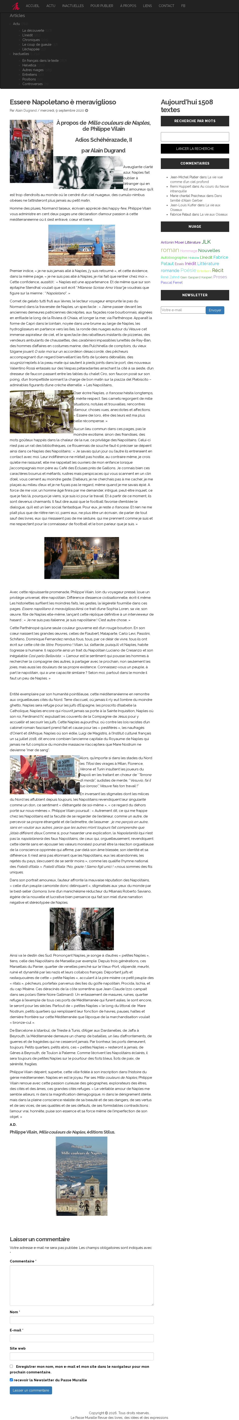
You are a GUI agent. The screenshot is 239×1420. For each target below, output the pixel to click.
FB (183, 6)
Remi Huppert (180, 186)
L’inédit (27, 35)
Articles (17, 15)
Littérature (193, 242)
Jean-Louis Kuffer (183, 205)
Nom (15, 1312)
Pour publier (102, 6)
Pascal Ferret (172, 282)
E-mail (16, 1330)
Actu (50, 6)
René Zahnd (170, 277)
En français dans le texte (40, 60)
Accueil (32, 6)
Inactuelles (73, 6)
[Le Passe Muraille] (16, 6)
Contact (166, 6)
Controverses (32, 84)
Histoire (193, 257)
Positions (29, 79)
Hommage (188, 251)
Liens (147, 6)
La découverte (33, 30)
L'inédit (206, 257)
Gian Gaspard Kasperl (196, 277)
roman (170, 249)
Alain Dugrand (26, 110)
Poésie (188, 270)
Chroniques (31, 40)
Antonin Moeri (172, 242)
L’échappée (30, 49)
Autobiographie (174, 257)
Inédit (190, 263)
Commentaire (23, 1261)
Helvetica (29, 65)
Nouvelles (209, 250)
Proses (220, 276)
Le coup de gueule (36, 44)
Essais (179, 264)
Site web (18, 1348)
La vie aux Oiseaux (214, 214)
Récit (217, 270)
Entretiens (29, 74)
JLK (206, 241)
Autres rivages (33, 70)
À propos (128, 6)
